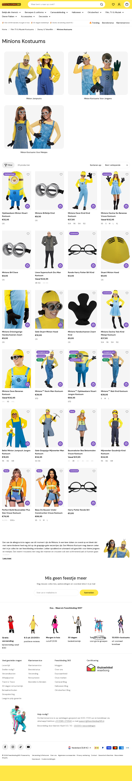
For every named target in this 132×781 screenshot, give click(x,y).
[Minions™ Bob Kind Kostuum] (115, 368)
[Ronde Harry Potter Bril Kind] (82, 250)
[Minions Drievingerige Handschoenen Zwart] (16, 309)
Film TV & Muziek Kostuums (22, 29)
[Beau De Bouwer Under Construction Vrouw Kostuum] (49, 487)
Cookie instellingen (48, 759)
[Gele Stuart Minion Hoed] (49, 309)
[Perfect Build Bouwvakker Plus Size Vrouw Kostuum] (16, 487)
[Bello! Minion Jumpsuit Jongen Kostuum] (16, 428)
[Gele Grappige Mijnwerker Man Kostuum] (49, 428)
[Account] (119, 4)
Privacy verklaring (83, 755)
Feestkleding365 (14, 755)
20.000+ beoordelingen (84, 726)
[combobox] (66, 4)
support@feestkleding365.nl (91, 721)
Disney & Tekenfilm (45, 29)
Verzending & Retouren (40, 755)
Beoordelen (119, 755)
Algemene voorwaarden (66, 755)
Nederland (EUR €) (80, 748)
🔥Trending (94, 23)
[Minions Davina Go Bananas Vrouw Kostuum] (115, 190)
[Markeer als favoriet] (28, 174)
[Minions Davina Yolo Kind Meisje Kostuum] (115, 309)
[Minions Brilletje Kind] (49, 190)
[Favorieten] (113, 4)
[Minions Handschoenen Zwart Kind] (82, 309)
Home (4, 29)
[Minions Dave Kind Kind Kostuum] (82, 190)
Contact (94, 755)
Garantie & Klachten (105, 755)
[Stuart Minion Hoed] (115, 250)
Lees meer (7, 558)
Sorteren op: (95, 165)
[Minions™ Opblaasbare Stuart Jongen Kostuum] (82, 368)
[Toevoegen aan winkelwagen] (27, 206)
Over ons (53, 755)
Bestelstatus (108, 23)
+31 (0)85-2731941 (63, 721)
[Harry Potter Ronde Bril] (82, 487)
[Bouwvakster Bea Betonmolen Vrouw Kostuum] (82, 428)
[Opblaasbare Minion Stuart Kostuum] (16, 190)
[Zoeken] (101, 4)
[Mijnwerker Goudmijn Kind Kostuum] (115, 428)
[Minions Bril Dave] (16, 250)
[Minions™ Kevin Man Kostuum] (49, 368)
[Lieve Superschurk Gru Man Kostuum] (49, 250)
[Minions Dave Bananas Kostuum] (16, 368)
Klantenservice (123, 23)
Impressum (36, 759)
